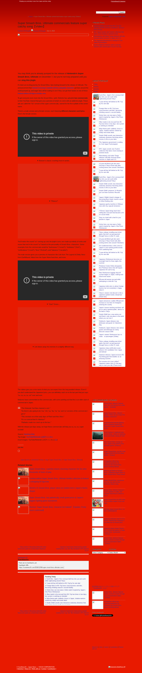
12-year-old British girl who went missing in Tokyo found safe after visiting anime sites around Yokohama (111, 165)
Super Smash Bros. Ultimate (73, 460)
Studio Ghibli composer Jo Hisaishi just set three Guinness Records (110, 191)
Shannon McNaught (24, 31)
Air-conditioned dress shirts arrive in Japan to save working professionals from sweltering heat (111, 247)
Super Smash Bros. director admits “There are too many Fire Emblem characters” (114, 415)
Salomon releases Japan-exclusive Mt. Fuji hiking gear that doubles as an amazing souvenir (111, 356)
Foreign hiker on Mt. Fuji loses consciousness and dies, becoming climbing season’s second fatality (63, 586)
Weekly (96, 86)
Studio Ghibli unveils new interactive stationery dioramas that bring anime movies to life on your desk (65, 603)
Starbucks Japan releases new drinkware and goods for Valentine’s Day (110, 323)
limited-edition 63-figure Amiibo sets (32, 93)
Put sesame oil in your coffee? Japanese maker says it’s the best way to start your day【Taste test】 (110, 363)
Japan (22, 460)
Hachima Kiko (29, 434)
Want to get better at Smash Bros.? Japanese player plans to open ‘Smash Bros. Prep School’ (114, 472)
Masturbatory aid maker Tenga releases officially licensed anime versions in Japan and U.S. (109, 37)
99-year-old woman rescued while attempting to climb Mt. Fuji (109, 280)
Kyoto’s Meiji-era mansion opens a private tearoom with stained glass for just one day (107, 46)
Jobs (123, 16)
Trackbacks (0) (22, 557)
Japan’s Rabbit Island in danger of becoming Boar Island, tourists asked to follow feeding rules (111, 199)
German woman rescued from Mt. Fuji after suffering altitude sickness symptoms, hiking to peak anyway (109, 27)
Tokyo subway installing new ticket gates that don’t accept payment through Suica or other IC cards (110, 234)
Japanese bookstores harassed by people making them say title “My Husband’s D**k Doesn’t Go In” (72, 548)
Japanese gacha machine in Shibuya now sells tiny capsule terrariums (111, 205)
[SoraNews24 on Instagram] (101, 1)
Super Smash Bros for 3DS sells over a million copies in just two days (114, 501)
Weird (111, 16)
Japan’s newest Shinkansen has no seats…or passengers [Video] (110, 335)
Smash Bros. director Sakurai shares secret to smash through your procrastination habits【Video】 (114, 540)
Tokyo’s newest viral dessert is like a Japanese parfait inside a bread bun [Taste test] (111, 294)
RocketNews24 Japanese (118, 1)
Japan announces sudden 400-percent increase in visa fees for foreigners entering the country (111, 302)
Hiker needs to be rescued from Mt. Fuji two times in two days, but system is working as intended (66, 595)
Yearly (96, 91)
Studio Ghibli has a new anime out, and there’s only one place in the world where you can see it (111, 316)
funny (41, 460)
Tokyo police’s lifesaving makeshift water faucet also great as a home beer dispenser (32, 548)
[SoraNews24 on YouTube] (107, 1)
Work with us (36, 669)
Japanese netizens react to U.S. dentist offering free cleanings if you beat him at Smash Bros (114, 520)
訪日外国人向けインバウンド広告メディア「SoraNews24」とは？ (105, 587)
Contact (106, 647)
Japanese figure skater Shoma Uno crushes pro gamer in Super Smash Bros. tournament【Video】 (114, 531)
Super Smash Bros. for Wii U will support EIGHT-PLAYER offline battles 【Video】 (114, 453)
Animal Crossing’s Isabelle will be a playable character (53, 88)
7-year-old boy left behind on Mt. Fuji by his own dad (63, 583)
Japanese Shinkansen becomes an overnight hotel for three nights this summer (110, 261)
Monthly (96, 89)
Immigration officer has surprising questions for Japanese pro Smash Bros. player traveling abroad (113, 464)
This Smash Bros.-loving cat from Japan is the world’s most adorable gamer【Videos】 (114, 443)
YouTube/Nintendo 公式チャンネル (39, 437)
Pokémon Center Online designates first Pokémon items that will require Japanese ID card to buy (110, 268)
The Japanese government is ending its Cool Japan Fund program (110, 143)
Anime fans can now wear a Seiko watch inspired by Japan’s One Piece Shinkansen (111, 117)
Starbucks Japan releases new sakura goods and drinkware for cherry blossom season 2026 (111, 329)
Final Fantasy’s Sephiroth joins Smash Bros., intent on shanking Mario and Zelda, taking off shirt (114, 434)
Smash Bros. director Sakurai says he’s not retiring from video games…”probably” (114, 405)
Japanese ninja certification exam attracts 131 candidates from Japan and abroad (110, 350)
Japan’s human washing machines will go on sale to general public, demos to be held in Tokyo (111, 309)
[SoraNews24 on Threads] (103, 1)
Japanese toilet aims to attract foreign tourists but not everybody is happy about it (111, 288)
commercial (34, 460)
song (46, 460)
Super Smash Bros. (55, 460)
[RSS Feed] (109, 1)
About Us (95, 647)
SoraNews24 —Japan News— (40, 8)
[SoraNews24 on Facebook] (99, 1)
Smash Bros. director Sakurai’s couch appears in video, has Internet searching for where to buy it (114, 492)
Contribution (113, 647)
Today (96, 84)
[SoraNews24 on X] (105, 1)
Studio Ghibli (117, 16)
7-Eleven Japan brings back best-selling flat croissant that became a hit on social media (111, 212)
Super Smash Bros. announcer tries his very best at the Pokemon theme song (114, 482)
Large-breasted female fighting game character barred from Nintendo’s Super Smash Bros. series (114, 425)
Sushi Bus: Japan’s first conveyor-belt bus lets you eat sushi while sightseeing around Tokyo (111, 97)
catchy (27, 460)
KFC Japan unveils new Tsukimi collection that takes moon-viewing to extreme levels (109, 33)
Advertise (20, 669)
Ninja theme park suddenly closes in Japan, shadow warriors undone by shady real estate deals (65, 599)
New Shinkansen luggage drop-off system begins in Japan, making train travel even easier (111, 274)
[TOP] (26, 16)
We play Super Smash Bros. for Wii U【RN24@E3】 (114, 510)
